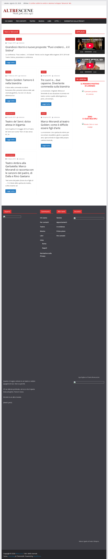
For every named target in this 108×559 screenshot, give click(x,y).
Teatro (32, 21)
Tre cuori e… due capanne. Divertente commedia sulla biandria (55, 83)
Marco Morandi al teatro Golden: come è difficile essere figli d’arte (55, 125)
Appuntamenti (10, 39)
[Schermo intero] (102, 52)
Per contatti (21, 21)
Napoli (44, 248)
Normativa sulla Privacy (74, 21)
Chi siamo (9, 21)
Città (57, 21)
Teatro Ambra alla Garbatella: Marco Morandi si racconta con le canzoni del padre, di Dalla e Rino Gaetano (19, 169)
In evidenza (61, 227)
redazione (21, 43)
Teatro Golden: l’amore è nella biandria (19, 81)
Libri (49, 21)
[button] (60, 21)
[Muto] (99, 52)
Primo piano (61, 231)
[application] (90, 45)
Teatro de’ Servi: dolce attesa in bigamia (18, 123)
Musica (41, 21)
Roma (44, 244)
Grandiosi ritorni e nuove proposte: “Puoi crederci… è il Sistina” (37, 48)
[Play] (78, 52)
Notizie (59, 218)
